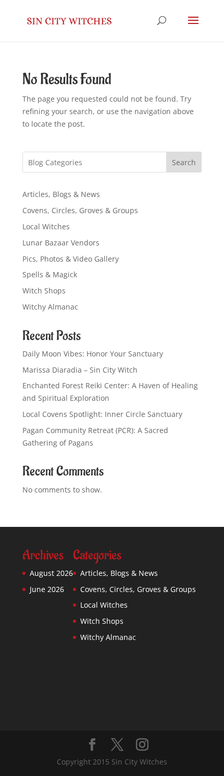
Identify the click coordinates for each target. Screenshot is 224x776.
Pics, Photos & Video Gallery (70, 259)
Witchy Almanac (50, 307)
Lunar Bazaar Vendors (60, 243)
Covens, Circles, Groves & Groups (80, 210)
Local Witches (46, 226)
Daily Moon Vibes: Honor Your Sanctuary (92, 354)
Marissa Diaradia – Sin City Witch (80, 370)
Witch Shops (44, 290)
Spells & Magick (49, 274)
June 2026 (47, 589)
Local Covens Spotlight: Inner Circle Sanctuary (102, 414)
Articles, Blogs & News (61, 194)
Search (184, 162)
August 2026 (51, 573)
